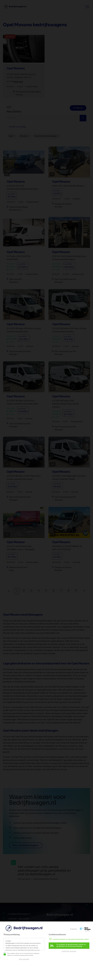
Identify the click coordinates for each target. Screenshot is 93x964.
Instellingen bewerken (69, 951)
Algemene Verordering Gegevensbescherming (20, 955)
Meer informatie (24, 959)
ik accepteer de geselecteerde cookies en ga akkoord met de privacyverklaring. (68, 945)
